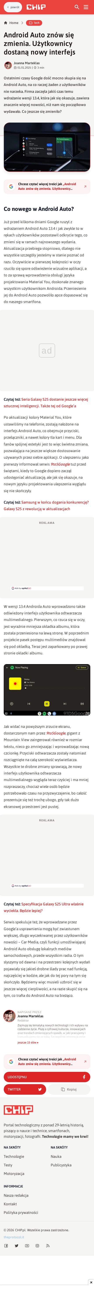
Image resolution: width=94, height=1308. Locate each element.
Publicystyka (61, 1165)
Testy (8, 1165)
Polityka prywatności (21, 1212)
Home (13, 23)
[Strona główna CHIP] (36, 7)
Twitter (14, 1089)
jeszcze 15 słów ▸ (28, 1042)
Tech (36, 22)
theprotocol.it (14, 1237)
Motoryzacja (14, 1173)
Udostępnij (17, 1077)
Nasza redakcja (16, 1195)
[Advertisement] (47, 555)
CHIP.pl (20, 1230)
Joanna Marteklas (27, 63)
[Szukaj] (77, 7)
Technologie (14, 1156)
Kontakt (10, 1204)
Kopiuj (72, 1089)
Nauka (56, 1156)
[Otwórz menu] (86, 7)
